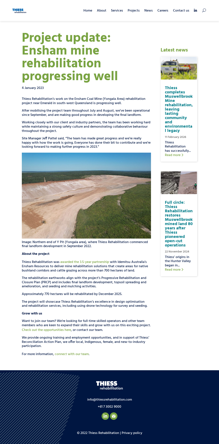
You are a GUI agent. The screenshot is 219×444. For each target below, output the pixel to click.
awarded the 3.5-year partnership (84, 262)
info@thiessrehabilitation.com (109, 400)
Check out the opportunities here (46, 330)
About (101, 10)
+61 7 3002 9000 (109, 407)
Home (87, 10)
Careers (162, 10)
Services (117, 10)
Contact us (181, 10)
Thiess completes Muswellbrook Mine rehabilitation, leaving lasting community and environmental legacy (179, 109)
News (148, 10)
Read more (173, 155)
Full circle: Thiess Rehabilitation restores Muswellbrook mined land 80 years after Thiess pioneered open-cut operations (179, 224)
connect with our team (72, 354)
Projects (134, 10)
